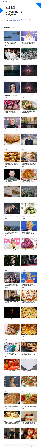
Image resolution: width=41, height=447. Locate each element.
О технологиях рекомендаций (21, 446)
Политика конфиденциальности (32, 446)
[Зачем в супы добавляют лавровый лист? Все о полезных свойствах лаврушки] (29, 211)
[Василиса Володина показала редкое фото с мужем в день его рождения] (29, 280)
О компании (6, 446)
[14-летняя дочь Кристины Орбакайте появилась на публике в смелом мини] (12, 125)
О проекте (14, 446)
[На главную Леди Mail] (5, 1)
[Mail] (3, 1)
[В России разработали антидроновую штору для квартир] (29, 367)
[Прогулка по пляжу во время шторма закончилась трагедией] (12, 73)
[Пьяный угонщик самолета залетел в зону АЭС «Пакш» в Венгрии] (12, 39)
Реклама (10, 446)
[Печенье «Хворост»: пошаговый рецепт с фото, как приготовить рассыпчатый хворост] (12, 401)
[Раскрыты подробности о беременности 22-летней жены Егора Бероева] (12, 211)
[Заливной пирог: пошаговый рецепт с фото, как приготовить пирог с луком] (12, 142)
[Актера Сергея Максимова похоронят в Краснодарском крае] (12, 315)
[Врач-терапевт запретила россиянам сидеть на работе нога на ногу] (12, 436)
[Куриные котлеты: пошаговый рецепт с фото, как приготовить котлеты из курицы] (29, 401)
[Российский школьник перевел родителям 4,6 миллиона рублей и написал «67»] (29, 125)
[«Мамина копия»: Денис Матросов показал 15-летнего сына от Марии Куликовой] (29, 229)
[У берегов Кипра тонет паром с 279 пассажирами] (12, 229)
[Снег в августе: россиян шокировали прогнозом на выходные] (29, 194)
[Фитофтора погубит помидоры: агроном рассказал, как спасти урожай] (12, 367)
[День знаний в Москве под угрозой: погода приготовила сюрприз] (12, 263)
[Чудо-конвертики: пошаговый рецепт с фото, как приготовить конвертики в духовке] (12, 160)
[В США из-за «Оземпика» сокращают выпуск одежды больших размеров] (12, 350)
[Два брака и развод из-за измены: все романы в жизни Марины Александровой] (12, 56)
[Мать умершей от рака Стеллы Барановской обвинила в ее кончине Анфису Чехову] (12, 90)
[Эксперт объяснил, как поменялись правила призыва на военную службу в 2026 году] (29, 263)
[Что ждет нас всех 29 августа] (29, 90)
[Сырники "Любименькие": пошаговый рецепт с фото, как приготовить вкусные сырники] (29, 177)
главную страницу (17, 20)
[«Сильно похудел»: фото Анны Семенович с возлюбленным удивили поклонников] (12, 246)
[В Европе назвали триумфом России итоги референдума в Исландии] (12, 280)
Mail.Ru (2, 446)
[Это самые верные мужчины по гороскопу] (12, 298)
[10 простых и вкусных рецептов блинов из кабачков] (29, 108)
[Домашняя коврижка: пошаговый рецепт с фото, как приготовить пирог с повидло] (12, 419)
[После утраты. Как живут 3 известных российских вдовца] (29, 142)
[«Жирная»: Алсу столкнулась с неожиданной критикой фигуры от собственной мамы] (29, 39)
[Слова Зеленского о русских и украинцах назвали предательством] (12, 177)
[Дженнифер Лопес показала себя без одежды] (12, 384)
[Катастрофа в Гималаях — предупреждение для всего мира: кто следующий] (29, 56)
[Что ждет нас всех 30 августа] (29, 73)
